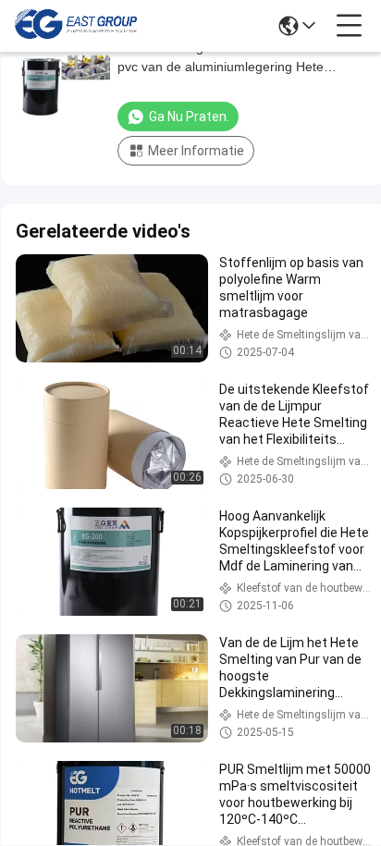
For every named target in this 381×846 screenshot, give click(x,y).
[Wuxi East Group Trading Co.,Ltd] (76, 26)
